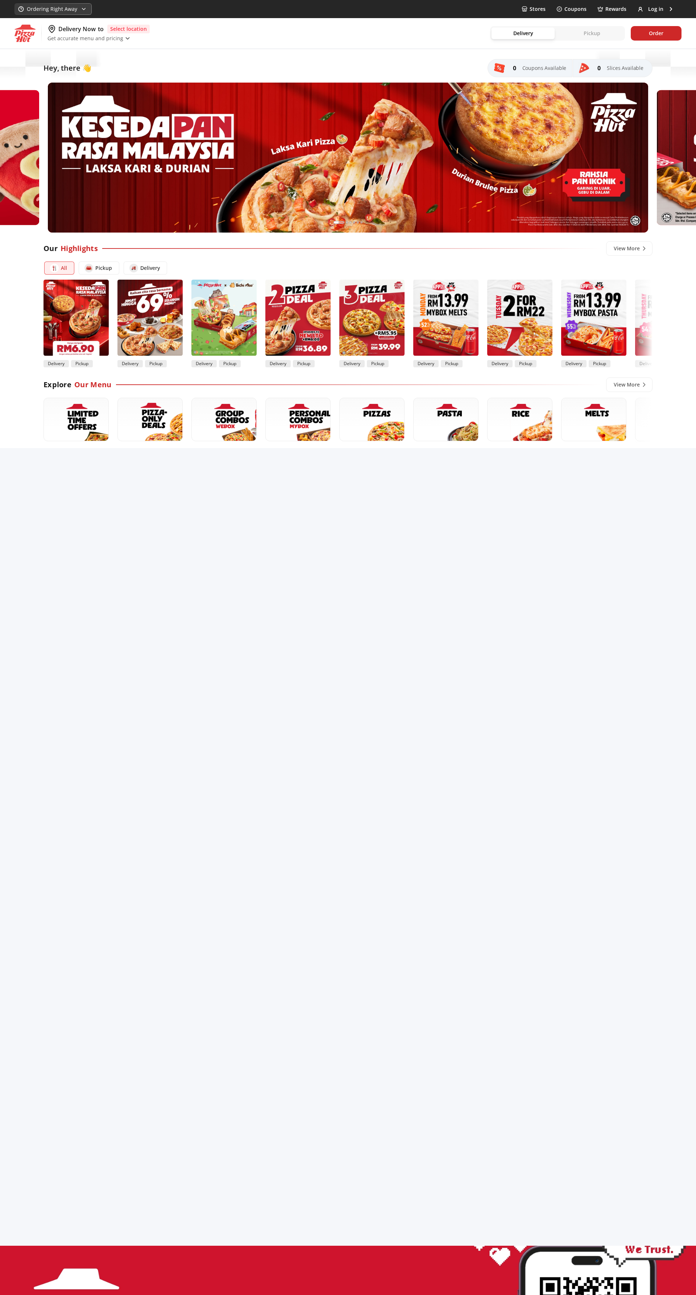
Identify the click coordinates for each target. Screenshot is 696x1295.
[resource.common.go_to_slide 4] (354, 222)
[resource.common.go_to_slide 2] (347, 222)
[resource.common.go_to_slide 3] (350, 222)
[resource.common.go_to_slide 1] (339, 222)
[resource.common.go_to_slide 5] (358, 222)
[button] (59, 268)
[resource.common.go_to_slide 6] (361, 222)
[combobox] (53, 9)
